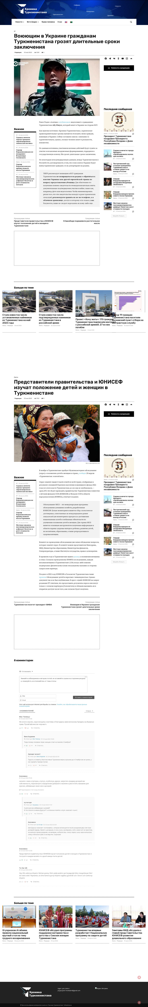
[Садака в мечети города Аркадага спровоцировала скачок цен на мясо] (108, 153)
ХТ (15, 31)
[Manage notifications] (139, 1002)
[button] (131, 22)
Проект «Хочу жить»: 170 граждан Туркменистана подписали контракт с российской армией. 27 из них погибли (96, 323)
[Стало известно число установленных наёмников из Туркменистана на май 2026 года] (19, 301)
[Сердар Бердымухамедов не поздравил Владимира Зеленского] (108, 182)
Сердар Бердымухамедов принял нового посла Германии (23, 167)
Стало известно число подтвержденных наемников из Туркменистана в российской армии (55, 319)
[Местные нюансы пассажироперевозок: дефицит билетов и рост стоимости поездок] (108, 206)
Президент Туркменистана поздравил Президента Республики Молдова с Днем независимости (118, 140)
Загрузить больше (118, 216)
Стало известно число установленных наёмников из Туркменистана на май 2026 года (17, 319)
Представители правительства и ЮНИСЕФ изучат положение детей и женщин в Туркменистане (33, 223)
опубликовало (64, 122)
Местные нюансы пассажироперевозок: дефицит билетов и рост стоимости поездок (25, 181)
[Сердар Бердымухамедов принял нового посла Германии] (108, 195)
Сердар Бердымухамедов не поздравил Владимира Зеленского (24, 154)
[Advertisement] (57, 248)
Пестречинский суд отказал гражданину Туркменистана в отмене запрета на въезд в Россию (122, 167)
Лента (18, 162)
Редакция (18, 52)
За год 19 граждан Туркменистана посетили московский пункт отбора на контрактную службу (127, 319)
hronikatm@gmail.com (73, 990)
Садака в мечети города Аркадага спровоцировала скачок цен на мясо (24, 140)
